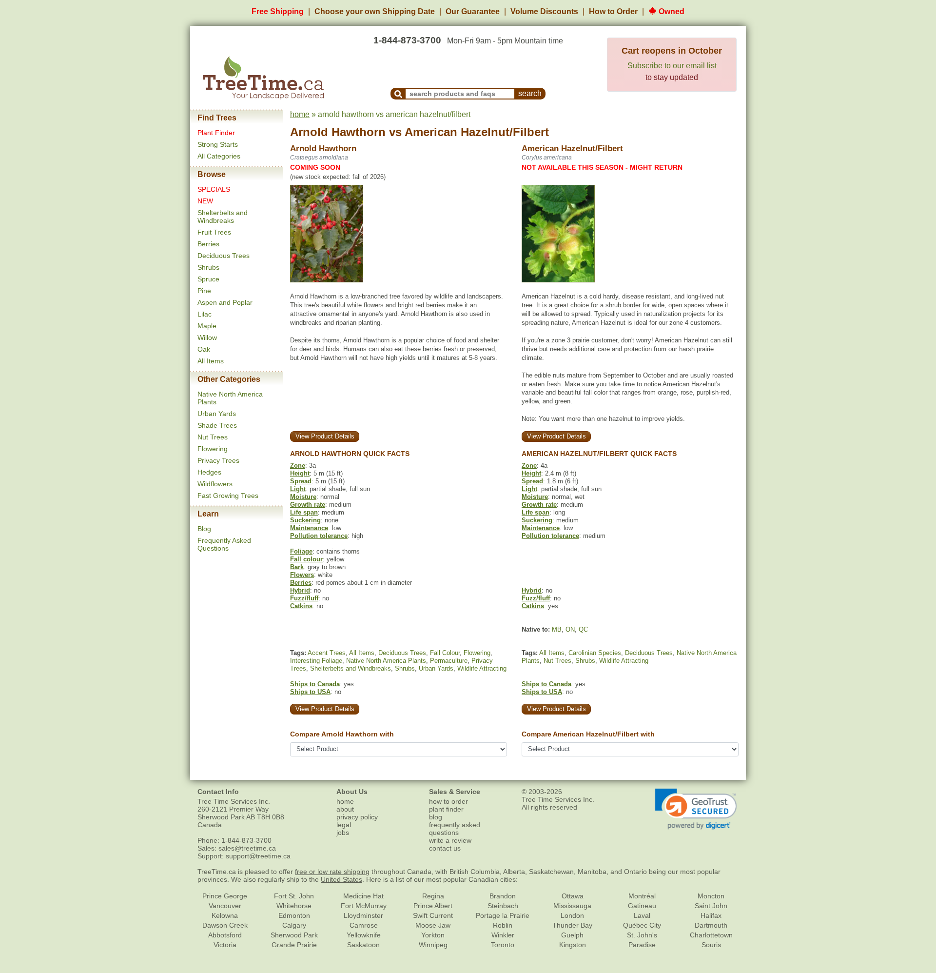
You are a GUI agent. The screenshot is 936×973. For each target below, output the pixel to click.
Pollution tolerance (319, 535)
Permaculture (449, 660)
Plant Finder (216, 133)
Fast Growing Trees (227, 495)
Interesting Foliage (316, 660)
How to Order (613, 11)
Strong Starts (217, 144)
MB (557, 629)
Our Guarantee (473, 11)
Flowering (212, 449)
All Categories (218, 156)
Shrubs (208, 267)
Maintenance (309, 528)
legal (343, 825)
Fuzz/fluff (304, 598)
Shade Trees (217, 425)
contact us (445, 848)
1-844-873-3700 (407, 40)
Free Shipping (278, 11)
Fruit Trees (214, 232)
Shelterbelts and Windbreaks (222, 216)
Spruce (208, 279)
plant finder (446, 809)
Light (298, 489)
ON (570, 629)
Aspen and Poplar (225, 302)
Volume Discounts (544, 11)
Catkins (301, 606)
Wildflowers (215, 484)
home (300, 114)
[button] (696, 809)
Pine (204, 291)
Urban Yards (216, 413)
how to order (448, 801)
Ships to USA (310, 691)
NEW (205, 201)
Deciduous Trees (223, 255)
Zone (297, 465)
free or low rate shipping (332, 871)
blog (435, 817)
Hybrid (300, 590)
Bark (297, 567)
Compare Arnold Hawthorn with (342, 734)
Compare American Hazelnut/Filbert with (588, 734)
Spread (301, 481)
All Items (210, 361)
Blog (204, 529)
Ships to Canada (315, 684)
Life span (304, 512)
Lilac (204, 314)
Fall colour (306, 559)
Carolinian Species (594, 652)
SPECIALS (213, 189)
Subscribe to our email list (672, 65)
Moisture (303, 496)
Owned (670, 11)
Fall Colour (445, 652)
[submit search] (398, 93)
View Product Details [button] (324, 436)
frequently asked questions (454, 828)
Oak (203, 349)
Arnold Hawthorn (338, 132)
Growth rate (307, 504)
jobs (342, 832)
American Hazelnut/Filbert (477, 132)
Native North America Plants (386, 660)
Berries (208, 244)
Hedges (209, 472)
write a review (450, 840)
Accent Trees (327, 652)
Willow (207, 337)
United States (341, 879)
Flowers (302, 574)
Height (300, 473)
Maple (206, 326)
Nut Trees (212, 437)
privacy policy (357, 817)
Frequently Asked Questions (224, 544)
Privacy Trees (218, 460)
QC (583, 629)
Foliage (301, 551)
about (345, 809)
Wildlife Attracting (482, 668)
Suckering (305, 520)
